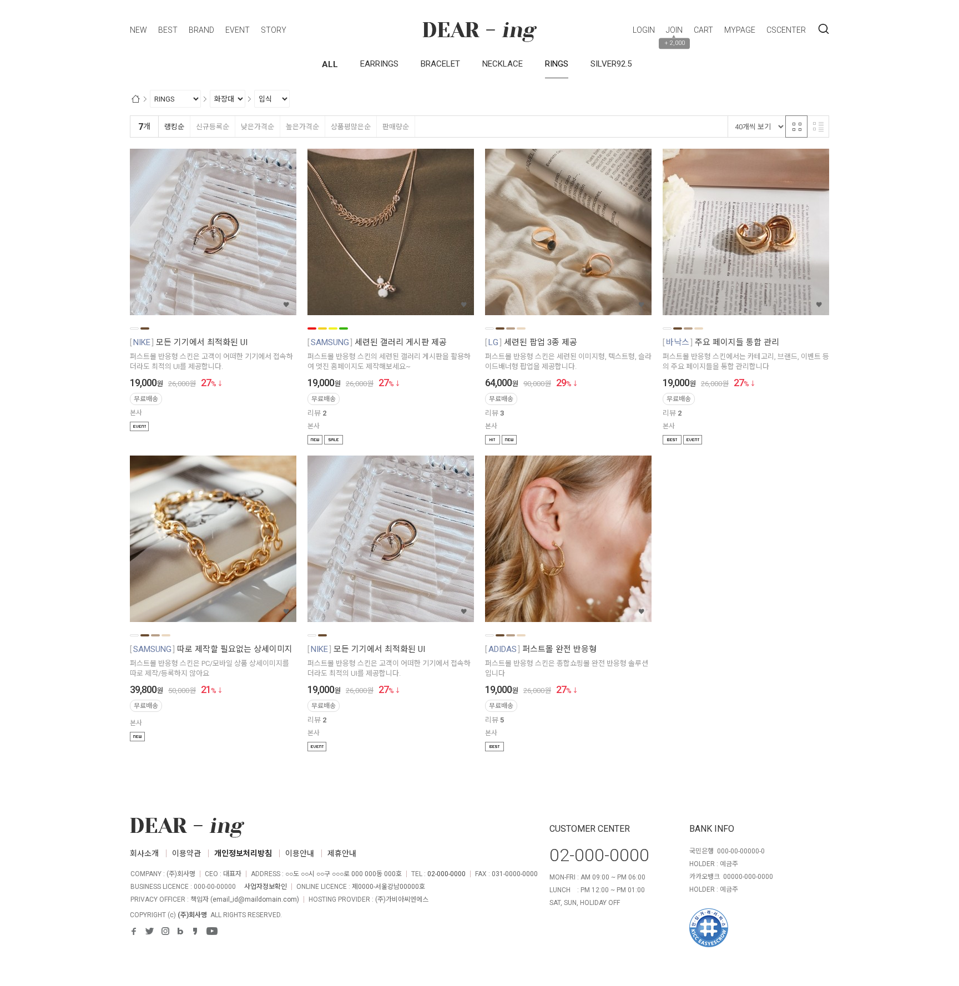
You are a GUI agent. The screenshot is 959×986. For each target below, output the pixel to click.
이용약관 (186, 853)
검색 (823, 29)
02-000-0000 (446, 874)
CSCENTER (786, 30)
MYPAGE (739, 30)
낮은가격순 (257, 127)
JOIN (674, 30)
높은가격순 (302, 127)
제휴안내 (341, 853)
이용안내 (299, 853)
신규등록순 (212, 127)
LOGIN (644, 30)
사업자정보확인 (265, 887)
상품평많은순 (351, 127)
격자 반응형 (796, 126)
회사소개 (144, 853)
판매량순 (395, 127)
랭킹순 (174, 127)
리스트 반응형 (818, 126)
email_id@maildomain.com (255, 899)
